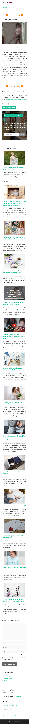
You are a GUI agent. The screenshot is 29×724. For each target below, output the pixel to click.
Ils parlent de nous (7, 680)
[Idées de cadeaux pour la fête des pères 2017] (14, 468)
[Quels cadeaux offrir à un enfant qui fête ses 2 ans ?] (14, 164)
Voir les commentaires (9, 107)
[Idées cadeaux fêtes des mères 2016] (14, 564)
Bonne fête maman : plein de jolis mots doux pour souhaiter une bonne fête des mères (14, 438)
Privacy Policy (6, 713)
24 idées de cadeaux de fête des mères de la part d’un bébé (13, 272)
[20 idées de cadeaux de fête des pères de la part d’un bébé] (14, 299)
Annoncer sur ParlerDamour (10, 705)
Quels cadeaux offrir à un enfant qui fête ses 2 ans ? (13, 168)
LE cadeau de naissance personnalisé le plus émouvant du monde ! (14, 336)
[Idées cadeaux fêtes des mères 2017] (14, 502)
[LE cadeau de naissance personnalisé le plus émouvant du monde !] (14, 331)
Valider (22, 134)
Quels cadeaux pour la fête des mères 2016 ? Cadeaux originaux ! (14, 600)
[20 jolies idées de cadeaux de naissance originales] (14, 364)
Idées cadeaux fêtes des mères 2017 (14, 506)
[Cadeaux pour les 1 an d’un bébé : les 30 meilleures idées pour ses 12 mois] (14, 234)
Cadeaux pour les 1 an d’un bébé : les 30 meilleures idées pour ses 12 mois (14, 239)
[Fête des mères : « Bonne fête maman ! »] (14, 398)
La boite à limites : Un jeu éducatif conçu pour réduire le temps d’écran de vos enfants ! (14, 203)
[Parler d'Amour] (7, 2)
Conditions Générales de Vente (10, 715)
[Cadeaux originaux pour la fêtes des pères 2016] (14, 532)
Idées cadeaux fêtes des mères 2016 (14, 567)
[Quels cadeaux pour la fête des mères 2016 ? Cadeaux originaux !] (14, 596)
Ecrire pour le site (7, 678)
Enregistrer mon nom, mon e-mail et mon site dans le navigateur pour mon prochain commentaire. (15, 657)
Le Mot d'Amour (18, 696)
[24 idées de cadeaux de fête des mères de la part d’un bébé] (14, 267)
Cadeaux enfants (6, 7)
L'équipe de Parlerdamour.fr (10, 676)
